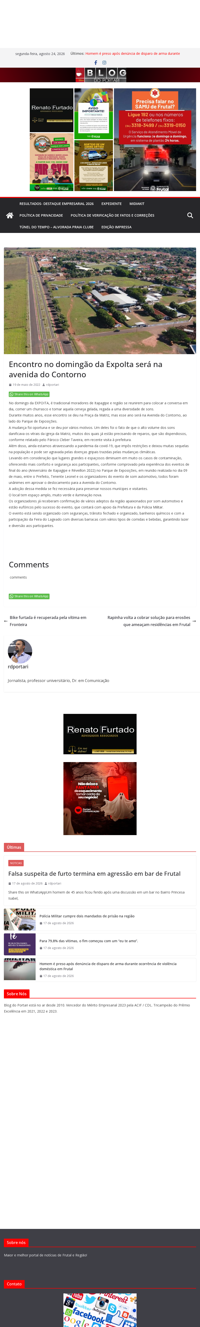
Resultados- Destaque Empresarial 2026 (57, 203)
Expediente (111, 203)
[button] (51, 110)
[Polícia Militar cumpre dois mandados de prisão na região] (20, 920)
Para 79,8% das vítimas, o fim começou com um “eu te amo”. (89, 941)
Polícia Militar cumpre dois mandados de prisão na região (87, 916)
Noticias (16, 863)
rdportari (52, 385)
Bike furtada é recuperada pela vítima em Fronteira (48, 621)
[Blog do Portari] (10, 215)
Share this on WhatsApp (31, 394)
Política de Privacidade (41, 215)
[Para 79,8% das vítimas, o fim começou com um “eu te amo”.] (20, 944)
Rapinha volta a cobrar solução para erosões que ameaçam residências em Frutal (149, 621)
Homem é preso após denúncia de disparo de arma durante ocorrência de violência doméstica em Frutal (132, 56)
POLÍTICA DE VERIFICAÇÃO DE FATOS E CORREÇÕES (112, 215)
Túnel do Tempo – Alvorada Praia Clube (57, 227)
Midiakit (137, 203)
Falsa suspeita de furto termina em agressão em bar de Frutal (94, 873)
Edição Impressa (116, 227)
